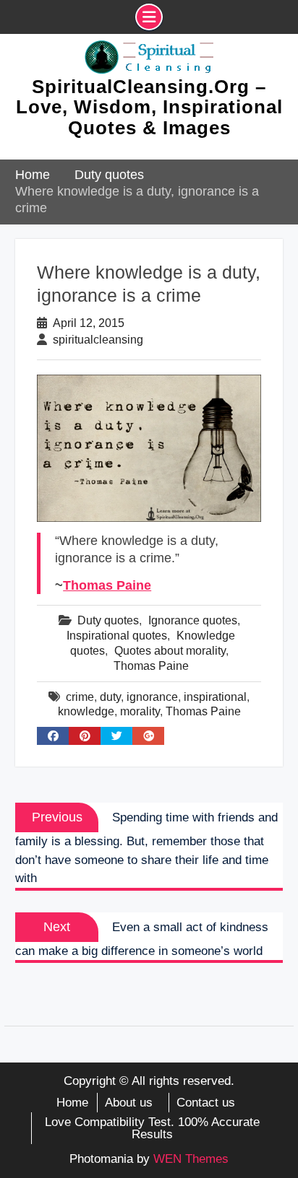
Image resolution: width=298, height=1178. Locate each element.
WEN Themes (191, 1159)
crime (80, 697)
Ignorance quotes (192, 620)
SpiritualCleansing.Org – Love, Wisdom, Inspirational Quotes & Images (149, 107)
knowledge (86, 711)
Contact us (205, 1102)
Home (72, 1102)
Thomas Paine (107, 585)
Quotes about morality (170, 651)
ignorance (152, 697)
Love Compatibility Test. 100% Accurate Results (152, 1128)
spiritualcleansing (98, 339)
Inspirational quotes (117, 635)
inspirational (215, 697)
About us (129, 1102)
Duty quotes (108, 620)
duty (110, 697)
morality (140, 711)
